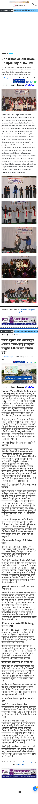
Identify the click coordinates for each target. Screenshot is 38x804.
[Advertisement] (19, 32)
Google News (20, 312)
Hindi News (13, 335)
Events (11, 53)
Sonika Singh (8, 357)
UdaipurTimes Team (10, 78)
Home (4, 53)
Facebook (23, 310)
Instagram (31, 310)
